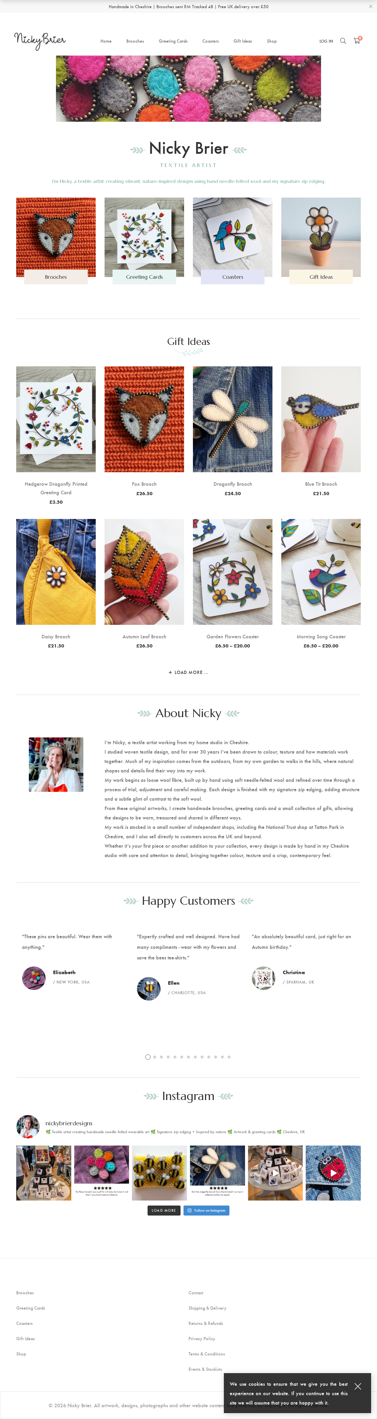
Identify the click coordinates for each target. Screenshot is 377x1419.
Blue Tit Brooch (321, 483)
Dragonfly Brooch (233, 483)
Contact (195, 1293)
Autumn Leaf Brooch (144, 636)
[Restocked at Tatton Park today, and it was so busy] (43, 1173)
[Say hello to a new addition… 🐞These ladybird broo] (333, 1173)
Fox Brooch (144, 483)
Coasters (24, 1323)
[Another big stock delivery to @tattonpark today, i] (275, 1173)
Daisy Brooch (56, 636)
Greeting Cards (30, 1308)
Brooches (25, 1293)
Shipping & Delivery (207, 1308)
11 (215, 1057)
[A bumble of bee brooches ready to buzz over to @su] (159, 1173)
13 (229, 1057)
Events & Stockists (205, 1369)
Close (370, 6)
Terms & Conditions (206, 1354)
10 (208, 1057)
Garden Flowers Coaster (232, 636)
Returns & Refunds (205, 1323)
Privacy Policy (201, 1338)
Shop (21, 1354)
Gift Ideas (188, 341)
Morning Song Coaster (321, 636)
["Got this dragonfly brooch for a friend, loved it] (217, 1173)
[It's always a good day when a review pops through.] (101, 1173)
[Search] (343, 40)
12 (222, 1057)
